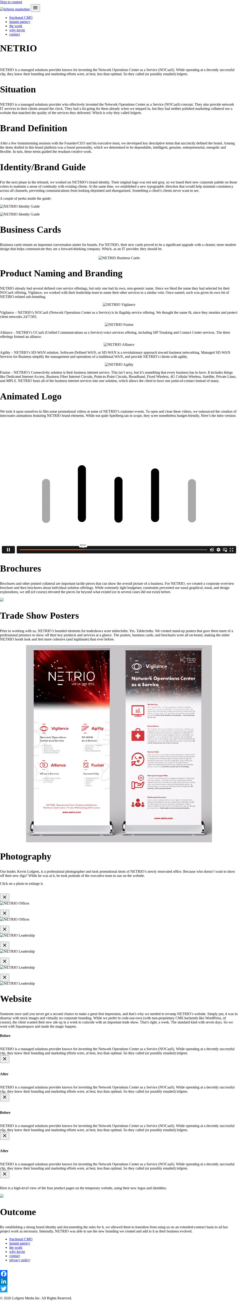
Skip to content (11, 2)
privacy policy (19, 1260)
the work (15, 26)
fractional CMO (21, 18)
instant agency (19, 22)
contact (14, 34)
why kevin (17, 30)
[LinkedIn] (119, 1281)
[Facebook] (119, 1274)
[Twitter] (119, 1288)
